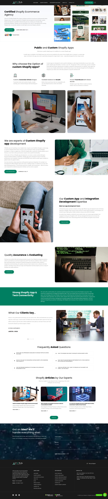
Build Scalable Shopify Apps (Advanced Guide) (25, 403)
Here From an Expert (60, 453)
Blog (35, 480)
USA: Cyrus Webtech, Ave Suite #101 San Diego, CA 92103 (85, 474)
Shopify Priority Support (60, 484)
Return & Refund (37, 488)
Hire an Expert (92, 463)
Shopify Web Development (61, 477)
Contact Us (9, 271)
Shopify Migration (59, 480)
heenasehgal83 (19, 480)
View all (54, 417)
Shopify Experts (37, 475)
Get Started (9, 29)
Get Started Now (10, 171)
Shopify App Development (60, 478)
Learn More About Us (21, 29)
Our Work (36, 473)
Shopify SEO (57, 482)
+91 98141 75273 (19, 483)
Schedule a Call (23, 171)
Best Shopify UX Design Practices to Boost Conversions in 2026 (52, 404)
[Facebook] (13, 495)
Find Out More (64, 222)
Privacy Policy (37, 482)
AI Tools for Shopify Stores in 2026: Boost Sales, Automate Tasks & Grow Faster (81, 404)
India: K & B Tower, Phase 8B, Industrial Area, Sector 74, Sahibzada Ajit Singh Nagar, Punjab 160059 (86, 478)
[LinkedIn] (19, 495)
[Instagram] (16, 495)
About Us (36, 478)
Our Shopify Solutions (39, 477)
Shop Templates (89, 2)
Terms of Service (37, 484)
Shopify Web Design (59, 475)
